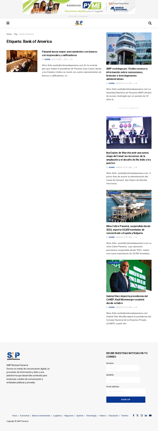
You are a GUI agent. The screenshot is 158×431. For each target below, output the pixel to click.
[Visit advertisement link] (79, 7)
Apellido (110, 375)
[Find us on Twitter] (137, 415)
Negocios (68, 415)
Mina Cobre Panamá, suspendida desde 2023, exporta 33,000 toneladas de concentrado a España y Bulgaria (128, 230)
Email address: (112, 386)
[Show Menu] (7, 23)
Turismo (124, 415)
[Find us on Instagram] (142, 415)
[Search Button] (150, 23)
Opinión (79, 415)
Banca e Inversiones (41, 415)
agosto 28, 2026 (125, 237)
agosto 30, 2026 (125, 83)
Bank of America (27, 34)
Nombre (110, 363)
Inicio (14, 415)
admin (47, 59)
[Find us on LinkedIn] (146, 415)
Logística (57, 415)
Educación (113, 415)
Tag (15, 34)
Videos (102, 415)
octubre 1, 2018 (60, 59)
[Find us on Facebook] (133, 415)
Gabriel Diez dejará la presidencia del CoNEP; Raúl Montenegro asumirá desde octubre (127, 300)
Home (9, 34)
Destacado (114, 35)
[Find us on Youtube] (150, 415)
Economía (24, 415)
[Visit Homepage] (79, 23)
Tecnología (91, 415)
